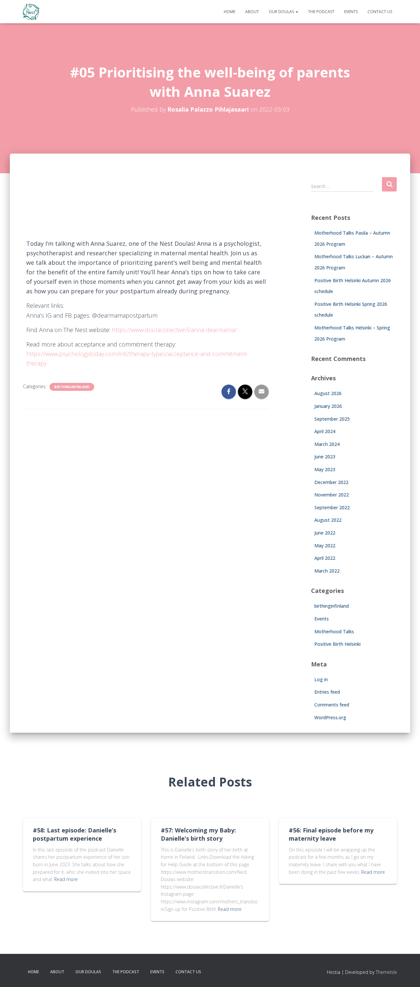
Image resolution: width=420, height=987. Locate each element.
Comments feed (331, 705)
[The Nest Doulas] (31, 12)
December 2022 (331, 482)
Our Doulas (282, 11)
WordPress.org (330, 717)
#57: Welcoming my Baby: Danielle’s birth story (198, 834)
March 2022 (327, 571)
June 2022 (324, 533)
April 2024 (324, 431)
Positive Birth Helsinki (337, 644)
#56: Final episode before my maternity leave (331, 834)
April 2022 (324, 558)
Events (351, 11)
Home (229, 11)
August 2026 (328, 393)
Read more (66, 879)
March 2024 (327, 444)
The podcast (321, 11)
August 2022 (328, 520)
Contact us (380, 11)
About (252, 11)
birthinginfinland (72, 387)
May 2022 (324, 545)
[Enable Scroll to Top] (407, 974)
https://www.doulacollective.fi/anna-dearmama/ (175, 330)
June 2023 (324, 456)
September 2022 (332, 507)
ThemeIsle (386, 972)
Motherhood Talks (334, 631)
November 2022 (331, 495)
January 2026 (328, 406)
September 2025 (332, 419)
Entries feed (327, 692)
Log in (321, 679)
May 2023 (324, 469)
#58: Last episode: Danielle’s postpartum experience (74, 834)
